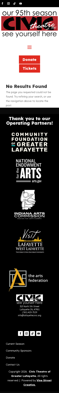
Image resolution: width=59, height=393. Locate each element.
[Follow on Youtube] (20, 3)
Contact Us (13, 364)
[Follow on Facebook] (2, 3)
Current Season (15, 343)
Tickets (29, 68)
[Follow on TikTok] (14, 3)
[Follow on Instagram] (8, 3)
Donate (29, 59)
